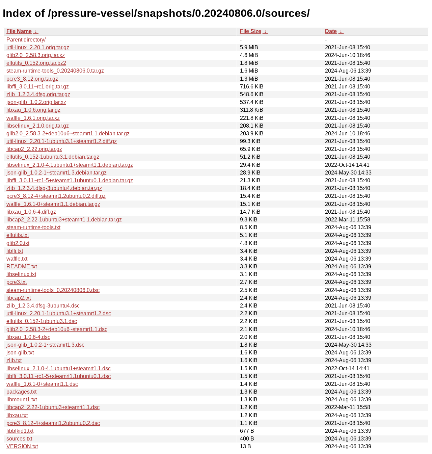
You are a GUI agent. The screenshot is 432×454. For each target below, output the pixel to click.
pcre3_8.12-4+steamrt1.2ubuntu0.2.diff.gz (56, 196)
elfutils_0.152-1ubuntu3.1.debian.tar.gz (52, 157)
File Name (19, 31)
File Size (250, 31)
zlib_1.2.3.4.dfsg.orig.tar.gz (38, 94)
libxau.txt (17, 415)
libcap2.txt (18, 298)
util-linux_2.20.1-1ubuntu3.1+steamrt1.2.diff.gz (61, 141)
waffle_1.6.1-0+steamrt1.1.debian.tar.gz (53, 204)
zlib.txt (14, 360)
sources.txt (19, 439)
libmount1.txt (21, 399)
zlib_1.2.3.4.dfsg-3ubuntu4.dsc (43, 306)
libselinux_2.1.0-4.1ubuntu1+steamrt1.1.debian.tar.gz (69, 165)
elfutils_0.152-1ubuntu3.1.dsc (41, 321)
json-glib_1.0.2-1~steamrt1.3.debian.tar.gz (56, 173)
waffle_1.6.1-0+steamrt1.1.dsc (42, 384)
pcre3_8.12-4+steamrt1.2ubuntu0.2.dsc (53, 423)
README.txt (21, 266)
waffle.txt (16, 259)
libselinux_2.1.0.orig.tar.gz (37, 126)
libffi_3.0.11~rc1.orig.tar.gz (37, 86)
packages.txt (21, 392)
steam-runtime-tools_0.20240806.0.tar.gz (55, 71)
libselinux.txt (21, 274)
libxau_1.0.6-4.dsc (28, 337)
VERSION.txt (22, 446)
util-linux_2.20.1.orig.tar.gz (37, 47)
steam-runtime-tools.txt (33, 227)
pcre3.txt (16, 282)
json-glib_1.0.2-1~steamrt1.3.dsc (45, 345)
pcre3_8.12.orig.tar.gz (32, 79)
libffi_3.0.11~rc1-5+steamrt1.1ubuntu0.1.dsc (58, 376)
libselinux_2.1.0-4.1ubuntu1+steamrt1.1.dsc (58, 368)
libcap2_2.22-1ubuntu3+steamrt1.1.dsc (53, 407)
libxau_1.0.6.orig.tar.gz (33, 110)
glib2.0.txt (17, 243)
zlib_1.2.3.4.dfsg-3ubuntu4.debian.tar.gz (54, 188)
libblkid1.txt (19, 431)
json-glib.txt (20, 352)
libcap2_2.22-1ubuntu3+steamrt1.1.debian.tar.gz (64, 219)
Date (331, 31)
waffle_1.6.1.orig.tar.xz (33, 118)
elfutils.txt (17, 235)
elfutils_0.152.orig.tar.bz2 (36, 63)
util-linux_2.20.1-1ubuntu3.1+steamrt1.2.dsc (58, 313)
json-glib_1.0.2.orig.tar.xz (36, 102)
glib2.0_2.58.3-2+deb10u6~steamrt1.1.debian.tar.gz (68, 133)
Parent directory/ (26, 40)
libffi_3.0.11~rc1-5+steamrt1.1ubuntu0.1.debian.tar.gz (69, 180)
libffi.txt (14, 251)
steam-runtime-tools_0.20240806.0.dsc (53, 290)
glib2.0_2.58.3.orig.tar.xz (35, 55)
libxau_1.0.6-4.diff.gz (31, 212)
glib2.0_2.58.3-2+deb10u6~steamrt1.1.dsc (56, 329)
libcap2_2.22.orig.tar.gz (34, 149)
